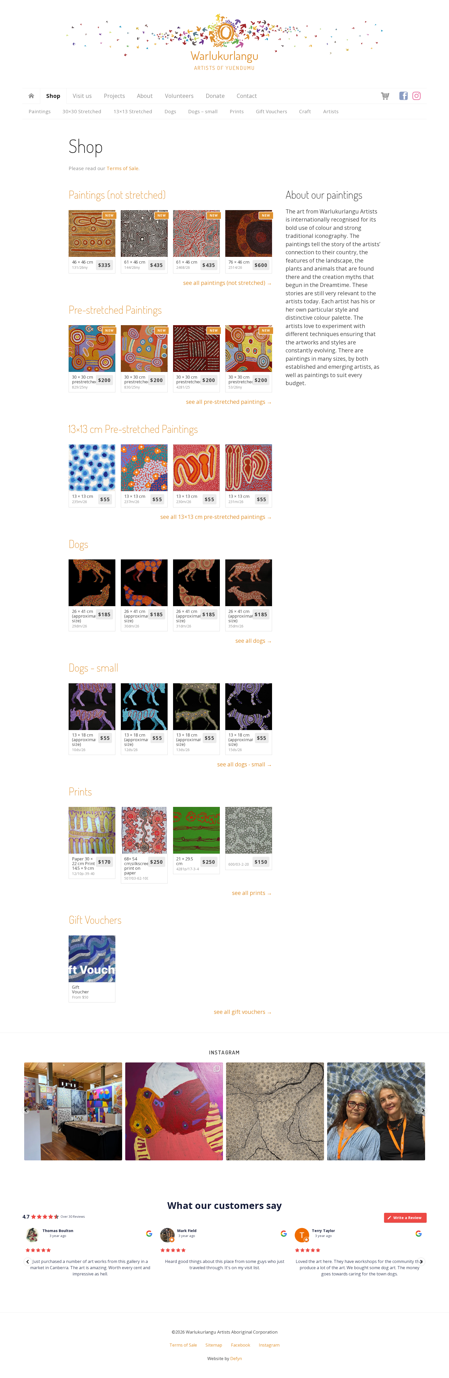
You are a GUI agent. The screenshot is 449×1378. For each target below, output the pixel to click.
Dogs (170, 111)
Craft (305, 111)
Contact (247, 95)
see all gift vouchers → (243, 1011)
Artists (331, 111)
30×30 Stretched (82, 111)
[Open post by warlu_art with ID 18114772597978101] (73, 1111)
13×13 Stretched (133, 111)
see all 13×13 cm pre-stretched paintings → (216, 516)
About (145, 95)
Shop (53, 95)
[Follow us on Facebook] (403, 95)
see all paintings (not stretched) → (227, 282)
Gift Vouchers (271, 111)
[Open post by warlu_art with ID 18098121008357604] (275, 1111)
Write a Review (407, 1217)
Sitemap (214, 1345)
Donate (215, 95)
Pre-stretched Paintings (115, 309)
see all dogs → (253, 640)
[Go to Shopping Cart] (385, 95)
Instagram (224, 1052)
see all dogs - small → (244, 764)
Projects (114, 95)
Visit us (82, 95)
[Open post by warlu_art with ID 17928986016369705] (376, 1111)
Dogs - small (93, 667)
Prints (237, 111)
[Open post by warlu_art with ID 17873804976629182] (174, 1111)
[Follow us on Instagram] (416, 95)
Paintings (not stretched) (117, 194)
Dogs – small (202, 111)
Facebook (240, 1345)
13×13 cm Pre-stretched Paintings (133, 429)
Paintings (40, 111)
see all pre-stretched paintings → (229, 401)
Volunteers (179, 95)
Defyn (236, 1358)
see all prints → (252, 893)
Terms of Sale (122, 168)
